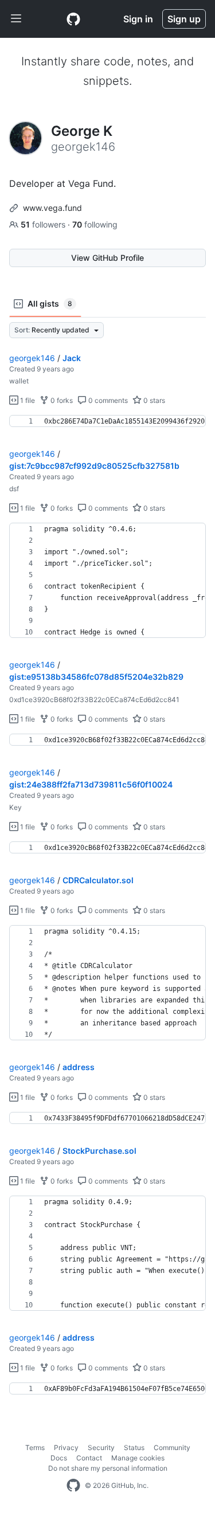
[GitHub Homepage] (73, 1485)
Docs (58, 1458)
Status (134, 1447)
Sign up (184, 19)
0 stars (153, 400)
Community (172, 1447)
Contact (89, 1458)
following (95, 224)
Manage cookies (138, 1458)
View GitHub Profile (107, 258)
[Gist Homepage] (73, 19)
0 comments (107, 400)
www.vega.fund (52, 208)
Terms (35, 1447)
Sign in (138, 19)
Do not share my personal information (107, 1468)
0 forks (61, 400)
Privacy (66, 1447)
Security (101, 1447)
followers (44, 224)
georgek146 (32, 358)
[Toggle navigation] (16, 18)
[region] (107, 421)
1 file (26, 400)
